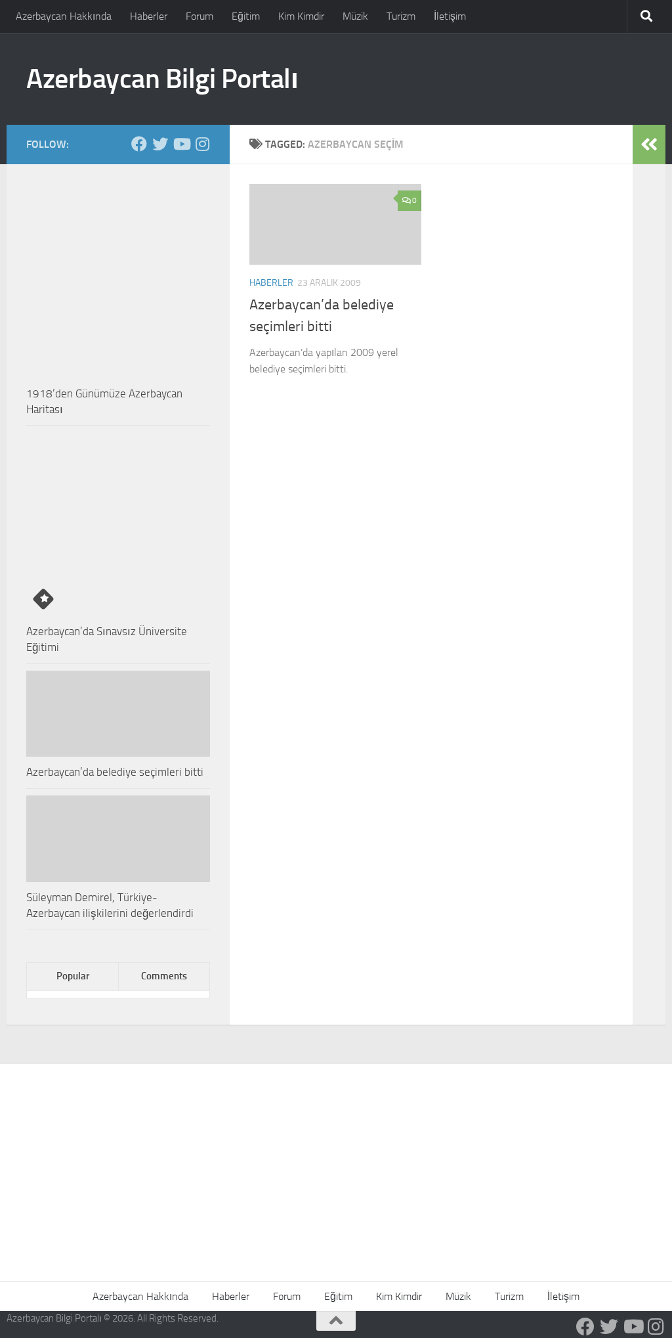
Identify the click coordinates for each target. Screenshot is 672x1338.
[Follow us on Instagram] (202, 144)
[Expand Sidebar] (649, 144)
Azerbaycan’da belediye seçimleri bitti (114, 771)
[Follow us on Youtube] (181, 144)
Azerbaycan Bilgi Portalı (162, 78)
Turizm (401, 16)
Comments (164, 976)
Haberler (148, 16)
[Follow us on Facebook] (139, 144)
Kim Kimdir (301, 16)
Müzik (355, 16)
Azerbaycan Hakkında (64, 16)
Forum (199, 16)
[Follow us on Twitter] (160, 144)
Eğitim (246, 16)
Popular (72, 976)
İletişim (450, 16)
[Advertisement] (336, 1163)
